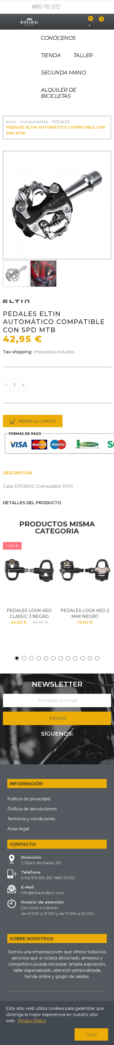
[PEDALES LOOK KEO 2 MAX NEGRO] (84, 570)
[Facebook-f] (16, 7)
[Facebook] (57, 749)
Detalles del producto (32, 502)
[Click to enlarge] (13, 249)
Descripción (17, 472)
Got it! (91, 1034)
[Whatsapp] (25, 7)
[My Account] (80, 22)
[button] (9, 205)
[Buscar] (70, 21)
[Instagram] (7, 7)
